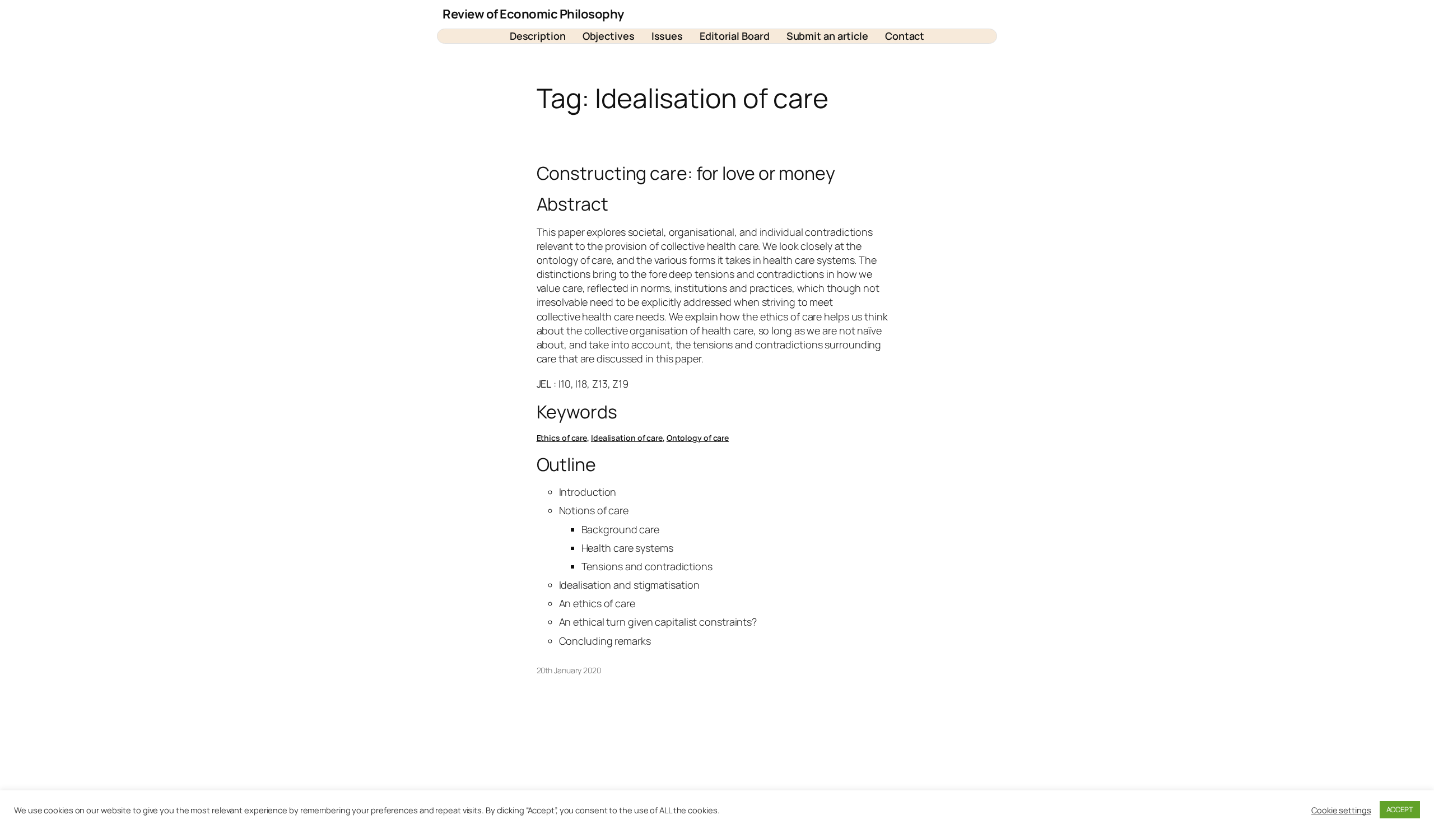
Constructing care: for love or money (686, 173)
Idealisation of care (627, 437)
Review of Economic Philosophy (533, 14)
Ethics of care (562, 437)
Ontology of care (698, 437)
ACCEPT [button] (1399, 809)
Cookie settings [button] (1341, 810)
